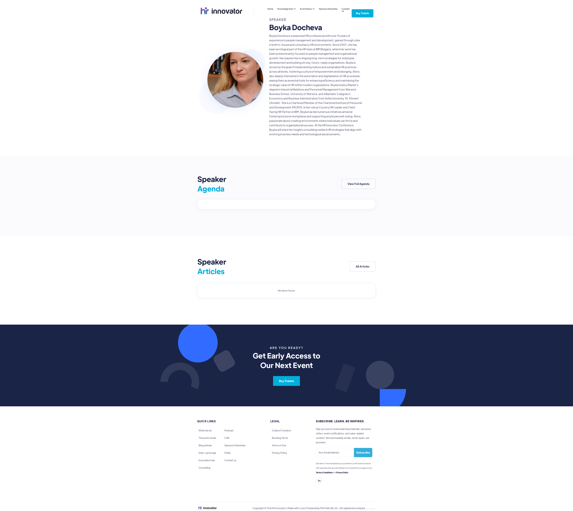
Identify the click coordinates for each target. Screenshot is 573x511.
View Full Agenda (358, 183)
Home (270, 8)
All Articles (362, 266)
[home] (219, 11)
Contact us (346, 9)
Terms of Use (279, 445)
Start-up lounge (207, 452)
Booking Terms (280, 437)
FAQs (227, 452)
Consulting (204, 467)
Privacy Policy (279, 452)
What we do (205, 430)
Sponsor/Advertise (328, 8)
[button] (286, 9)
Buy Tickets (362, 13)
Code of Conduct (281, 430)
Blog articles (205, 445)
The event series (207, 437)
